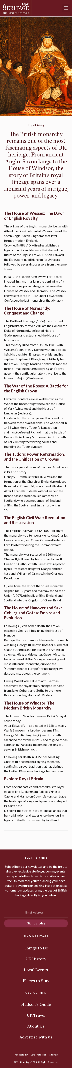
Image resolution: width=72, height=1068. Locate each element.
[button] (66, 8)
